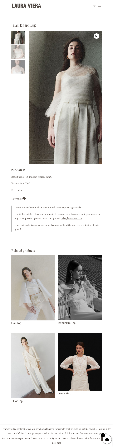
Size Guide (17, 199)
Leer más (56, 443)
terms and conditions (65, 214)
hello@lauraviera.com (71, 218)
